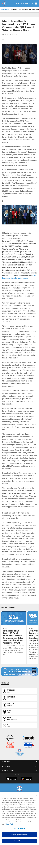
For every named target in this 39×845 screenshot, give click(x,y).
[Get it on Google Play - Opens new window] (26, 780)
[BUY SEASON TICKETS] (19, 671)
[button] (19, 54)
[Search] (32, 3)
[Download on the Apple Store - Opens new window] (12, 779)
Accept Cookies (19, 841)
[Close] (36, 795)
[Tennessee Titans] (19, 789)
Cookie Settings (19, 828)
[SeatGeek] (10, 745)
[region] (19, 818)
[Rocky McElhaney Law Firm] (29, 745)
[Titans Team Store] (19, 752)
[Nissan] (10, 738)
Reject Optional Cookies (19, 834)
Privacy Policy (9, 824)
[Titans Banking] (28, 738)
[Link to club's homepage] (4, 2)
